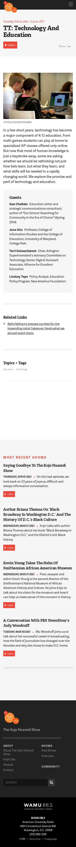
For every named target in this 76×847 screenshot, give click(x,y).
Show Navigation (71, 4)
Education (8, 369)
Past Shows (49, 750)
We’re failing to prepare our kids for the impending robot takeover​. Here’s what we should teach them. (35, 328)
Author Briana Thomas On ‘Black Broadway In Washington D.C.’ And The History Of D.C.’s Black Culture (37, 514)
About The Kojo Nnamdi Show (18, 752)
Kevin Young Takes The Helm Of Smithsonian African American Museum (37, 566)
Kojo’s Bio (9, 759)
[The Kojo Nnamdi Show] (10, 6)
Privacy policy (51, 838)
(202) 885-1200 (38, 834)
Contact (8, 770)
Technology (21, 369)
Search (51, 782)
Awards (8, 765)
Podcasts (48, 756)
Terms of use (35, 838)
